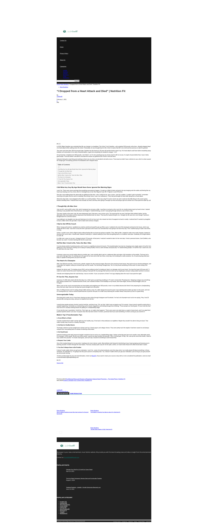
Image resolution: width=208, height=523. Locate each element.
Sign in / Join (76, 28)
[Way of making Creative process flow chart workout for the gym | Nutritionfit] (65, 408)
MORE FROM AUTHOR (76, 393)
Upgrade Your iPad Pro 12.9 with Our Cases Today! (79, 469)
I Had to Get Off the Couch (64, 173)
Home (61, 47)
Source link (60, 363)
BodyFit (94, 356)
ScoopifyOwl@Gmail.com (71, 457)
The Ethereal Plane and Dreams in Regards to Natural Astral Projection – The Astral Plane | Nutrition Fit (95, 379)
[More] (83, 105)
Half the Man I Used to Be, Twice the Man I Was (70, 175)
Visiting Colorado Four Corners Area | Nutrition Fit (77, 380)
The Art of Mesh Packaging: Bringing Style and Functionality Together (84, 478)
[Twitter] (65, 104)
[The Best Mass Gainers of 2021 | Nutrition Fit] (99, 425)
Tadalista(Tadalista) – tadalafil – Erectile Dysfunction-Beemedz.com (83, 487)
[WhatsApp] (77, 104)
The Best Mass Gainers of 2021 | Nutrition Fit (101, 429)
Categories (63, 66)
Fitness (65, 73)
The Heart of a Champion (64, 177)
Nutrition (65, 72)
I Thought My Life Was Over (65, 171)
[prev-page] (58, 432)
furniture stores (116, 521)
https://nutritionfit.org (62, 391)
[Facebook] (59, 104)
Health (65, 70)
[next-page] (61, 432)
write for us (148, 521)
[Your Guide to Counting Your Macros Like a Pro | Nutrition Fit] (99, 408)
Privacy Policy (64, 53)
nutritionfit (59, 96)
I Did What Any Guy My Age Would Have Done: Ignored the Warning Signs (77, 169)
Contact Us (63, 40)
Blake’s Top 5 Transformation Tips (66, 183)
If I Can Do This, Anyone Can (65, 179)
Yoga (64, 76)
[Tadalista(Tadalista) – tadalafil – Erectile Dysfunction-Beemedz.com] (61, 469)
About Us (62, 60)
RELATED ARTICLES (63, 393)
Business (66, 75)
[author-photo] (61, 388)
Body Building (65, 84)
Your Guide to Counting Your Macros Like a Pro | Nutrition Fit (105, 412)
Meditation (66, 77)
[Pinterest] (71, 104)
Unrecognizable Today (63, 181)
